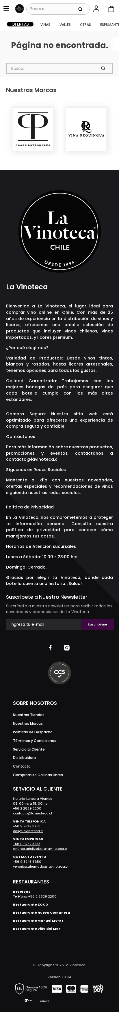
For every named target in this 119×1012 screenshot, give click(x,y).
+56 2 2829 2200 (27, 808)
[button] (97, 9)
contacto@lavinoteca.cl (32, 459)
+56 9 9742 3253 (26, 826)
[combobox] (58, 8)
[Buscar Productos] (80, 9)
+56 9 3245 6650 (27, 861)
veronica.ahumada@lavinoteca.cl (40, 866)
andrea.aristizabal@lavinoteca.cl (40, 848)
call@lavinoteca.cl (28, 831)
